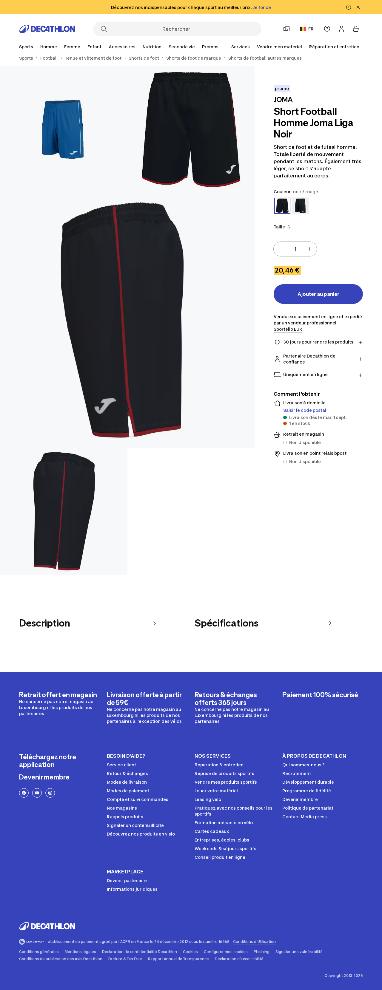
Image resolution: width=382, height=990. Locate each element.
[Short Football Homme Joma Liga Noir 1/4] (191, 129)
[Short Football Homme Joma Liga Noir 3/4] (127, 320)
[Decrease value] (281, 249)
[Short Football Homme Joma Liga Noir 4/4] (63, 511)
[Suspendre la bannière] (348, 7)
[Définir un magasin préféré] (286, 28)
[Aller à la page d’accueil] (47, 29)
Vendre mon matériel (279, 46)
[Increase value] (309, 249)
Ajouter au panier (318, 294)
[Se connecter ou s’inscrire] (341, 28)
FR (311, 28)
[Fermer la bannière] (358, 7)
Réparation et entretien (334, 46)
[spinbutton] (295, 249)
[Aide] (327, 28)
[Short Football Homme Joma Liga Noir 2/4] (63, 129)
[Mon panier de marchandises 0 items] (356, 28)
